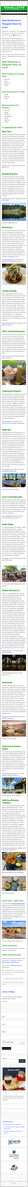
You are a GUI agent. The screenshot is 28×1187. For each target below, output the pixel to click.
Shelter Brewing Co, (7, 650)
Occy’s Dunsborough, (7, 516)
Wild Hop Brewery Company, (9, 848)
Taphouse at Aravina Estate (8, 773)
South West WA (17, 972)
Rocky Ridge (5, 558)
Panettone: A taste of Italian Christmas (13, 978)
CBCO (3, 356)
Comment (5, 1001)
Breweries (4, 33)
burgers (11, 256)
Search (4, 1058)
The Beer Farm (6, 165)
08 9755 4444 (10, 718)
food (13, 970)
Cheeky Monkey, (6, 323)
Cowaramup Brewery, (7, 421)
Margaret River (8, 972)
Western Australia (8, 35)
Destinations (14, 33)
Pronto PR (13, 593)
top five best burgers (16, 965)
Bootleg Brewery (6, 198)
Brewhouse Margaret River (8, 259)
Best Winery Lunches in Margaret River (12, 1124)
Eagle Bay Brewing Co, (7, 469)
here (15, 1098)
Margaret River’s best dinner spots (10, 962)
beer (5, 970)
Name (4, 1016)
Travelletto (6, 31)
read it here (13, 960)
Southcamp (5, 716)
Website (4, 1031)
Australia (24, 31)
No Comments (18, 35)
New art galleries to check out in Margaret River (13, 983)
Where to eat (10, 974)
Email (3, 1024)
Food (18, 33)
